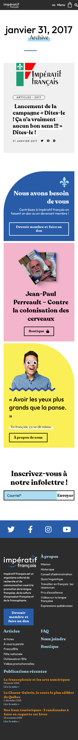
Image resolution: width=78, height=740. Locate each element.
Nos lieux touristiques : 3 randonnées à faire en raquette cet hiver (36, 712)
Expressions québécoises (57, 606)
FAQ (45, 631)
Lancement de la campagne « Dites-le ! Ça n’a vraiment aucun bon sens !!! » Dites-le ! (39, 119)
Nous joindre (53, 639)
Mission (45, 564)
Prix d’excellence (52, 592)
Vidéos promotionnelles (19, 664)
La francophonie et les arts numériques (37, 679)
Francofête (11, 649)
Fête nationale (13, 654)
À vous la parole (14, 644)
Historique (47, 569)
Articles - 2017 (29, 97)
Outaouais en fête (15, 659)
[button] (58, 5)
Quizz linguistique (52, 579)
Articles (9, 639)
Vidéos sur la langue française (53, 599)
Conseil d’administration (56, 574)
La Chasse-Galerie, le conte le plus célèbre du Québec (39, 695)
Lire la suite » (11, 687)
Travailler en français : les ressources (57, 585)
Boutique (50, 646)
